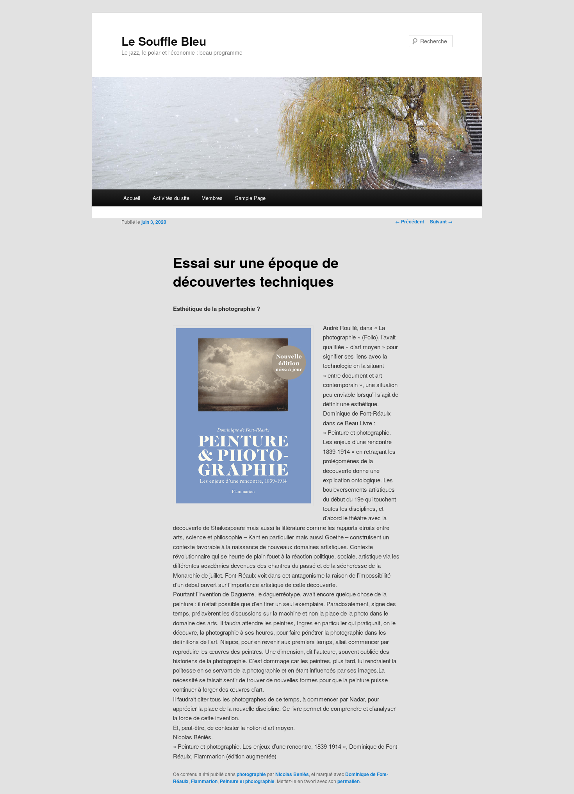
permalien (348, 781)
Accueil (131, 198)
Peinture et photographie (247, 781)
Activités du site (171, 198)
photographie (251, 774)
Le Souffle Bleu (163, 40)
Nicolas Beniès (292, 774)
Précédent (409, 221)
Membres (212, 198)
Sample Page (250, 198)
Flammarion (204, 781)
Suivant (441, 221)
